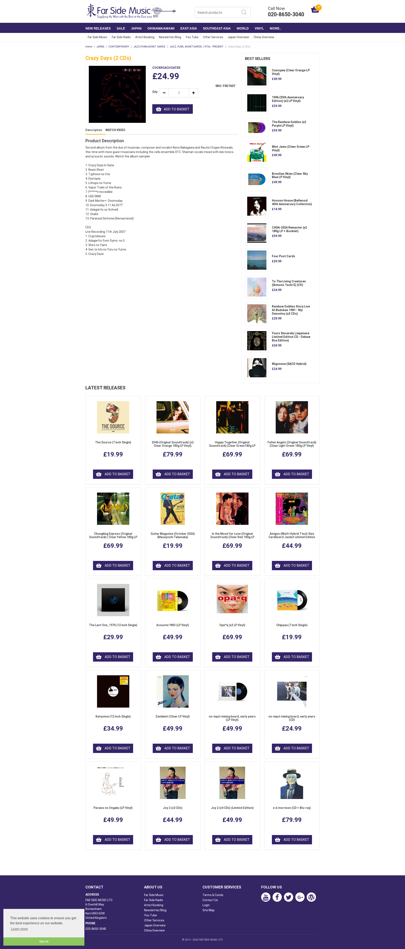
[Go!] (244, 12)
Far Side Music (97, 37)
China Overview (264, 37)
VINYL (259, 28)
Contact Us (210, 900)
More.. (275, 28)
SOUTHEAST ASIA (217, 28)
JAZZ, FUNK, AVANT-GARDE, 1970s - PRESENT (197, 46)
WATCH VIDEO (115, 130)
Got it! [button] (44, 941)
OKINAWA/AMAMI (160, 28)
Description (93, 130)
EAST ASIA (188, 28)
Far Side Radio (121, 37)
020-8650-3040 (95, 928)
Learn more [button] (19, 929)
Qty (154, 92)
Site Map (208, 910)
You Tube (192, 37)
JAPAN (136, 28)
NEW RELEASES (98, 28)
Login (206, 905)
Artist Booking (144, 37)
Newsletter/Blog (170, 37)
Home (88, 46)
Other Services (213, 37)
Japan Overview (238, 37)
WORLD (243, 28)
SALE (121, 28)
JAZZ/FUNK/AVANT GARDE (149, 46)
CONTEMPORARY (118, 46)
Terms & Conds (212, 895)
